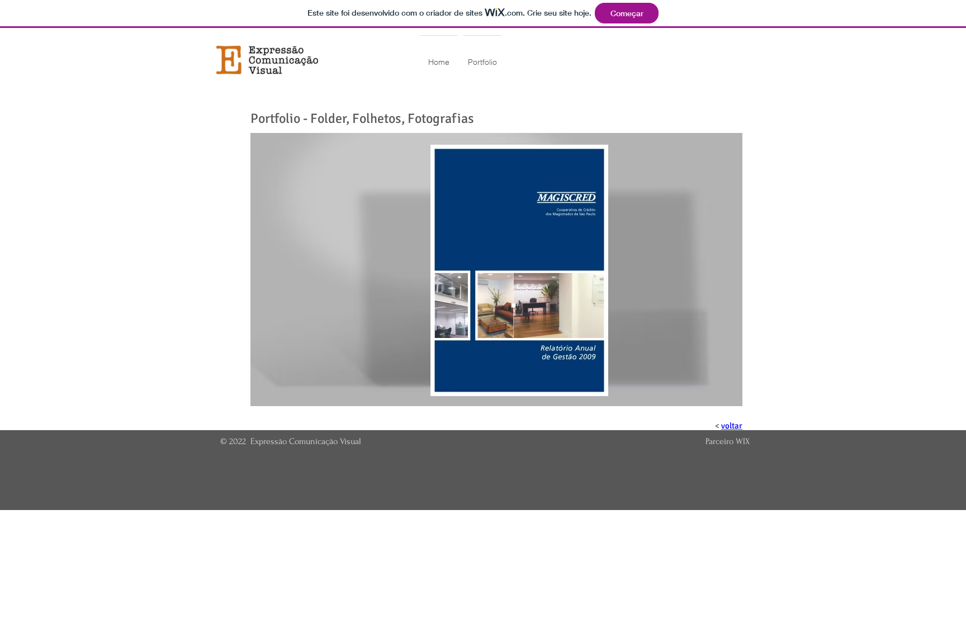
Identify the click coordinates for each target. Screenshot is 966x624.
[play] (718, 396)
